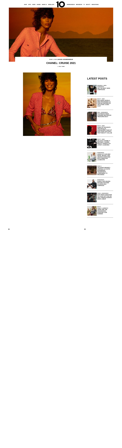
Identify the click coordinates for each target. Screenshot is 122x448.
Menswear (79, 4)
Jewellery (51, 4)
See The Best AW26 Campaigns (103, 89)
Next (85, 229)
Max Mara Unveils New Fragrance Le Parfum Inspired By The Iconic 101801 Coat (104, 103)
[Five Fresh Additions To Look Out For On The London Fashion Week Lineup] (92, 197)
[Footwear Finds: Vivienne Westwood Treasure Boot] (92, 116)
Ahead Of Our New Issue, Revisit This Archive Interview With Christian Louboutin (103, 156)
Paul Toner (62, 66)
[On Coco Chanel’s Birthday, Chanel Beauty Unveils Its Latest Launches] (92, 143)
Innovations (95, 4)
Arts (29, 4)
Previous (8, 229)
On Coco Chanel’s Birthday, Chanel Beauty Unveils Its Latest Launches (103, 143)
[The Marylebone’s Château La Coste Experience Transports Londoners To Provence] (92, 170)
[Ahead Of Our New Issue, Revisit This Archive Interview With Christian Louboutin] (92, 157)
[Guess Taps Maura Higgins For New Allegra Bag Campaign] (92, 184)
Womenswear (71, 4)
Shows (39, 4)
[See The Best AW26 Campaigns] (92, 89)
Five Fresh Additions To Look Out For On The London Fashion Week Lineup (104, 197)
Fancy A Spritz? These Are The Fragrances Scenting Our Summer (102, 211)
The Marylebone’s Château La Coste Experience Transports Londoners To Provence (103, 171)
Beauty (88, 4)
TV (84, 4)
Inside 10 (44, 4)
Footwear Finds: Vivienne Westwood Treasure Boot (104, 115)
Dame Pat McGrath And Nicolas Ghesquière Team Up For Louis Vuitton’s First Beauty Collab (104, 130)
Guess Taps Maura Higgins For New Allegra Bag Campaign (103, 183)
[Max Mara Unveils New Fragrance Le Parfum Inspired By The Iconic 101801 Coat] (92, 103)
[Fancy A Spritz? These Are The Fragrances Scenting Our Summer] (92, 211)
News (33, 4)
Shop (25, 4)
